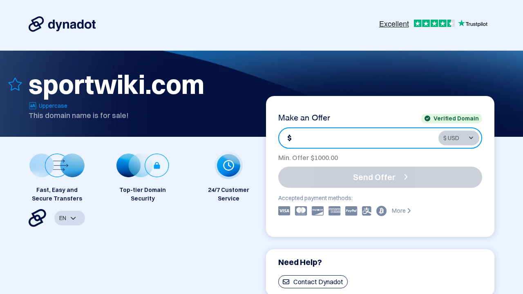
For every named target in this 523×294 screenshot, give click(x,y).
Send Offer (374, 177)
